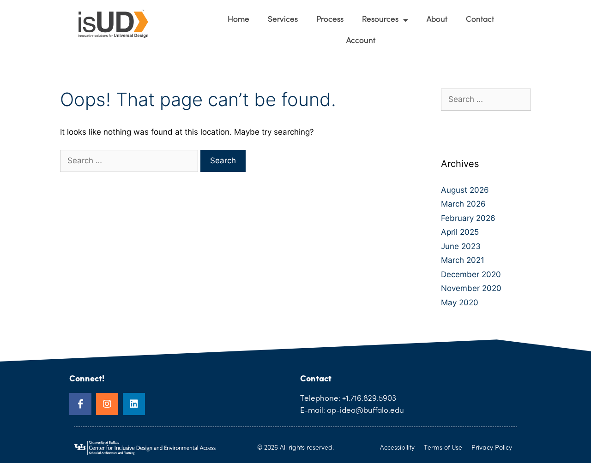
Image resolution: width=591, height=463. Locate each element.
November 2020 (471, 288)
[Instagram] (107, 404)
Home (238, 20)
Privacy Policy (491, 448)
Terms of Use (443, 448)
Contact (480, 20)
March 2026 (463, 203)
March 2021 (462, 260)
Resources (380, 20)
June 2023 (461, 246)
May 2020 (459, 302)
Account (360, 41)
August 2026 (465, 190)
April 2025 (460, 232)
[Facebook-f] (80, 404)
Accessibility (397, 448)
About (437, 20)
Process (330, 20)
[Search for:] (130, 160)
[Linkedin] (134, 404)
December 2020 (471, 274)
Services (283, 20)
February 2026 (468, 218)
